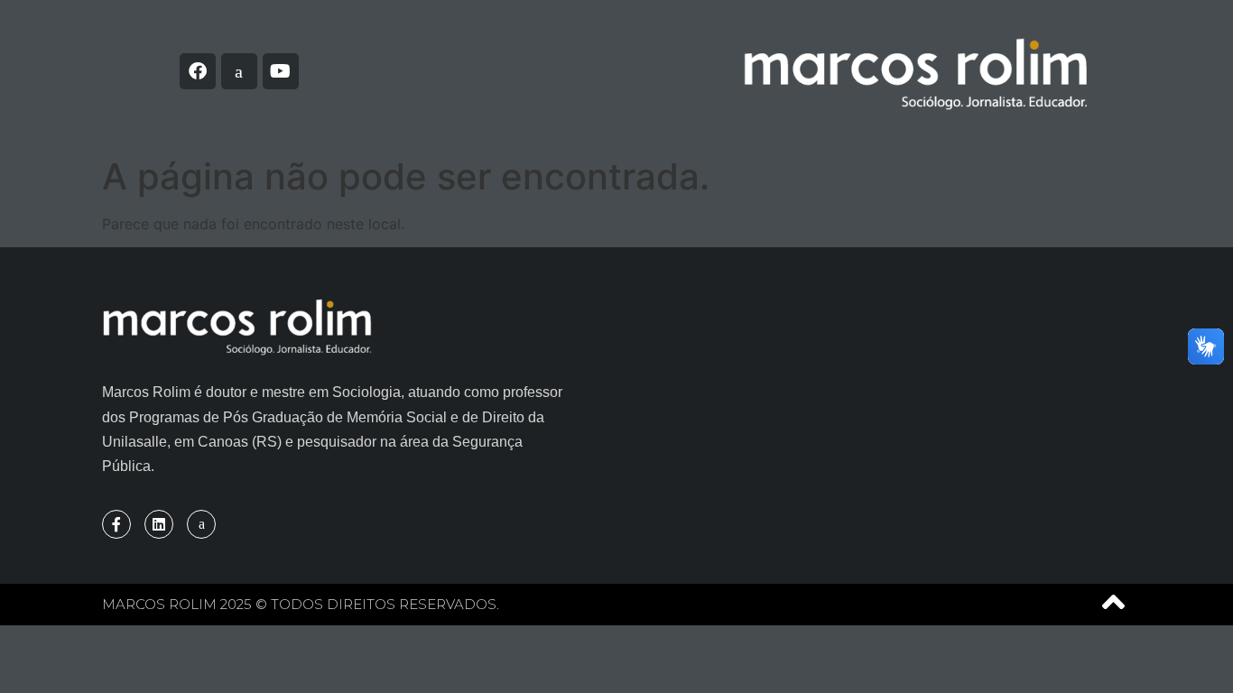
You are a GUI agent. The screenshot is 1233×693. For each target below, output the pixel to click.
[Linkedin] (158, 524)
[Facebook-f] (116, 524)
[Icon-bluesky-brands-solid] (239, 71)
